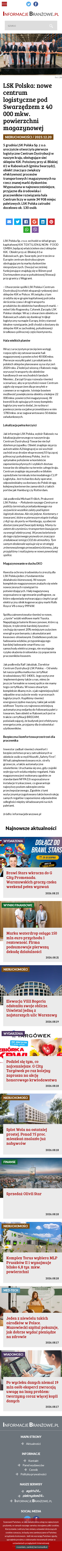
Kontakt (33, 1460)
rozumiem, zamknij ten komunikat (31, 1547)
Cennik (33, 1469)
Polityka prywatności (33, 1474)
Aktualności (33, 1443)
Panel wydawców (33, 1465)
